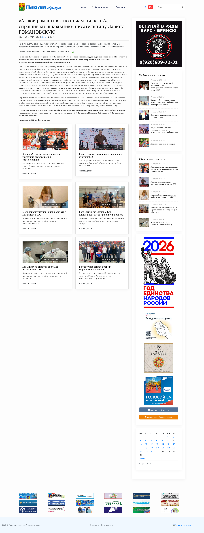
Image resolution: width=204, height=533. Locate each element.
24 (141, 451)
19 (152, 448)
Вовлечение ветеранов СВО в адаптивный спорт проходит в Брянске (101, 213)
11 (146, 444)
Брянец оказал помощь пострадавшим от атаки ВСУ (100, 155)
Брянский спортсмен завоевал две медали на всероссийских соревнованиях (41, 156)
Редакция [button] (120, 7)
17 (141, 448)
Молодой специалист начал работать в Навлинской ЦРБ (44, 213)
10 (141, 444)
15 (168, 444)
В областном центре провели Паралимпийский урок (95, 268)
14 (163, 444)
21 (163, 448)
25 (146, 451)
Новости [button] (84, 7)
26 (152, 451)
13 (157, 444)
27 (157, 451)
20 (157, 448)
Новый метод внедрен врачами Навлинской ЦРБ (40, 268)
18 (146, 448)
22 (168, 448)
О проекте (94, 525)
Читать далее (29, 173)
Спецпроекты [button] (101, 7)
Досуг (44, 37)
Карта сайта (107, 525)
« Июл (142, 459)
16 (174, 444)
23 (174, 448)
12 (152, 444)
